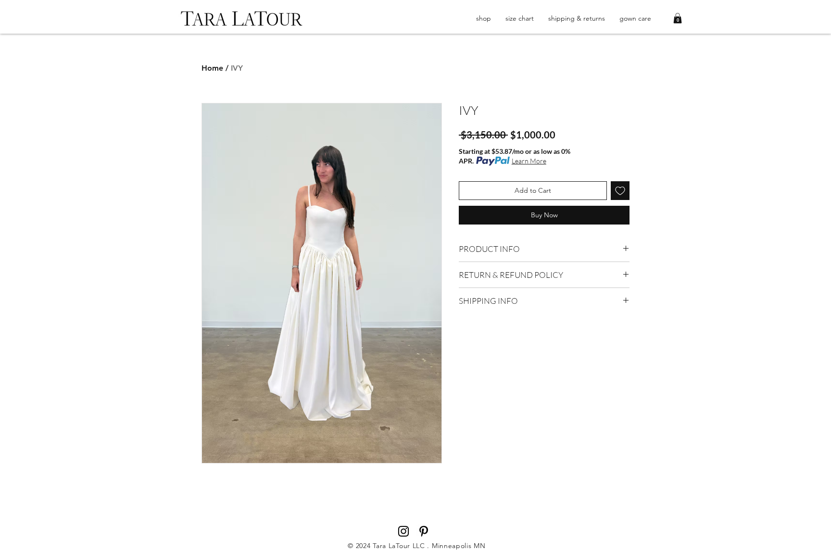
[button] (677, 18)
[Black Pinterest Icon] (423, 531)
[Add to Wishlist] (620, 190)
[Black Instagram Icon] (403, 531)
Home (212, 68)
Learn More (529, 161)
